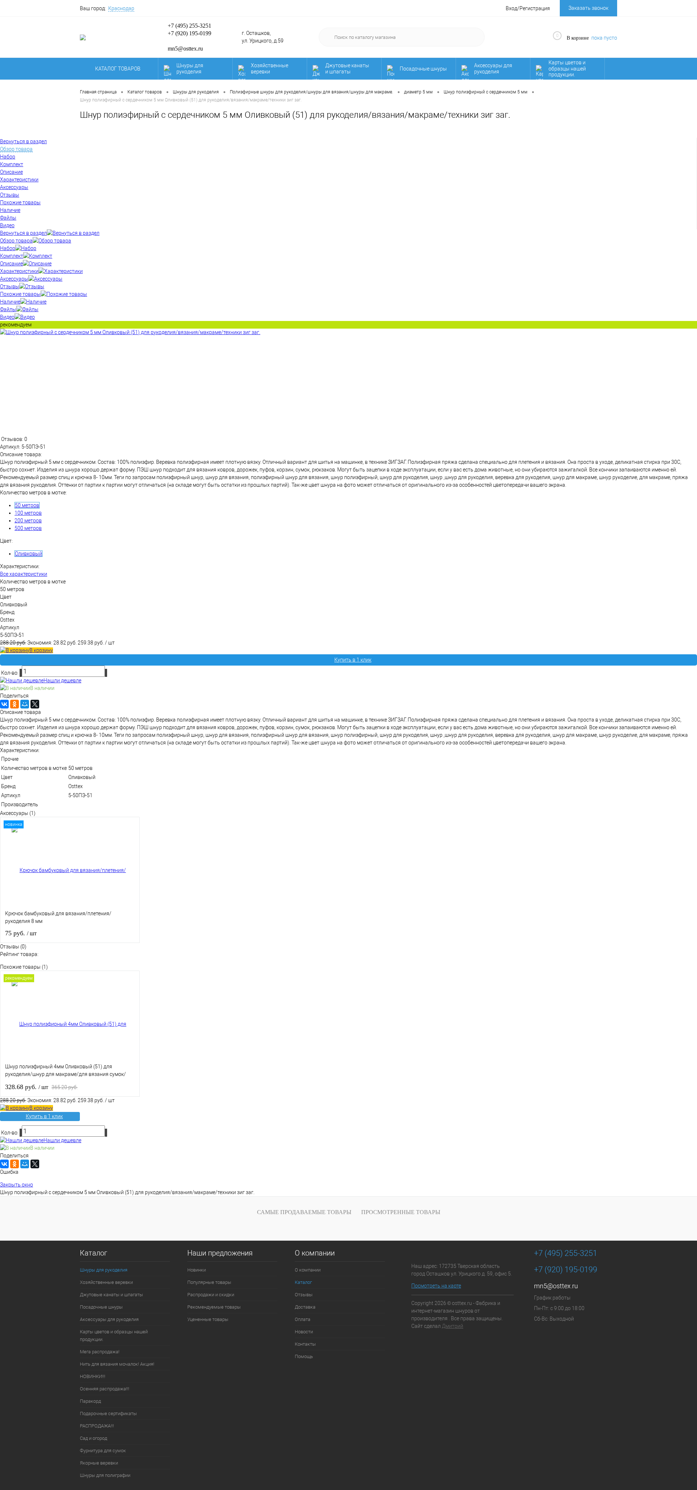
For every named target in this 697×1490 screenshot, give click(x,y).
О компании (315, 1253)
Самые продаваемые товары (304, 1212)
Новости (304, 1331)
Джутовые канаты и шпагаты (347, 69)
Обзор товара (16, 241)
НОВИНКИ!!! (92, 1376)
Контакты (305, 1344)
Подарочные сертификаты (108, 1413)
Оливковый (28, 554)
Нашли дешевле (62, 680)
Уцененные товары (207, 1319)
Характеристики (19, 271)
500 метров (28, 528)
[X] (34, 704)
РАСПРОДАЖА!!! (97, 1426)
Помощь (304, 1356)
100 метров (28, 513)
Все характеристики (23, 574)
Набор (7, 248)
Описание (11, 263)
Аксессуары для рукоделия (493, 69)
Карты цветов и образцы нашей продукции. (567, 69)
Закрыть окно (16, 1185)
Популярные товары (209, 1282)
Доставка (305, 1307)
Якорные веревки (99, 1463)
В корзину (41, 650)
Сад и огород (93, 1438)
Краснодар (121, 8)
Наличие (10, 302)
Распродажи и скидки (210, 1294)
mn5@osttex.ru (556, 1286)
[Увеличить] (130, 332)
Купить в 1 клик (352, 660)
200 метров (28, 520)
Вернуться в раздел (23, 233)
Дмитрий (452, 1326)
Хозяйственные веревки (269, 69)
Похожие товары (20, 294)
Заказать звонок (588, 8)
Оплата (302, 1319)
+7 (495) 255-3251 (189, 26)
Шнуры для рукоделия (189, 69)
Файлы (8, 309)
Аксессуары (14, 279)
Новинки (196, 1270)
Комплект (11, 256)
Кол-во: (10, 673)
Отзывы (9, 286)
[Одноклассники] (14, 704)
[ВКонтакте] (4, 704)
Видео (7, 317)
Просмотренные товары (400, 1212)
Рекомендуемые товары (214, 1307)
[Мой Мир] (24, 704)
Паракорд (90, 1401)
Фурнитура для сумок (103, 1450)
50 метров (27, 505)
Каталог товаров (118, 69)
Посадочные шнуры (423, 69)
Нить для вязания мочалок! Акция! (117, 1364)
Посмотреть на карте (436, 1286)
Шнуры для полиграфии (105, 1475)
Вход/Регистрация (528, 8)
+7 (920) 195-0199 (189, 33)
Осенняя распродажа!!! (104, 1388)
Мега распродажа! (99, 1351)
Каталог (93, 1253)
